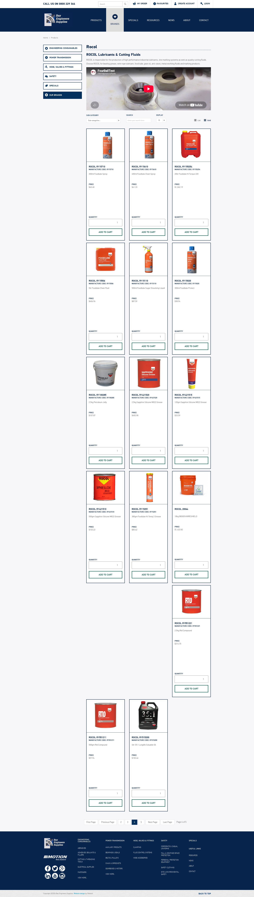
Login (207, 3)
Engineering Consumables (63, 48)
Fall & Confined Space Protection (170, 854)
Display (159, 115)
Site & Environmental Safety (170, 873)
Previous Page (107, 822)
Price (91, 184)
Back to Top (205, 894)
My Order (142, 3)
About (186, 20)
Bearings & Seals (113, 853)
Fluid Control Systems (142, 853)
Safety (52, 76)
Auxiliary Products (113, 847)
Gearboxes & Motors (114, 869)
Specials (133, 20)
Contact (204, 20)
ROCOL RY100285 (97, 395)
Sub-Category (92, 116)
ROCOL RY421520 (140, 395)
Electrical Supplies (86, 867)
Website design (79, 893)
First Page (91, 822)
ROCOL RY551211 (97, 737)
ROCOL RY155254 (183, 166)
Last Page (167, 822)
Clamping (137, 847)
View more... (82, 878)
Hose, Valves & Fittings (61, 67)
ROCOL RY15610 (140, 166)
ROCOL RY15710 (97, 166)
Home (45, 38)
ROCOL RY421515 (183, 395)
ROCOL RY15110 (140, 281)
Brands (115, 24)
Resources (153, 20)
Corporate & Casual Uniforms (169, 847)
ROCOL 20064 (181, 509)
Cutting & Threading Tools (86, 860)
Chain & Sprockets (113, 863)
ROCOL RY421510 (97, 509)
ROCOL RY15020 (183, 281)
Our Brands (55, 95)
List (198, 120)
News (171, 20)
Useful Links (195, 849)
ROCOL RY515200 (140, 737)
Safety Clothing (167, 868)
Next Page (152, 822)
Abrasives (82, 848)
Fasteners (82, 872)
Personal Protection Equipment (170, 861)
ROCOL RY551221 (183, 623)
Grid (209, 120)
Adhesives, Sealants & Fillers (87, 854)
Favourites (162, 3)
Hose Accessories (140, 858)
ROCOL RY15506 (97, 281)
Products (96, 20)
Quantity (93, 217)
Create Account (186, 3)
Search (129, 115)
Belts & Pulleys (112, 858)
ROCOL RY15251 (140, 509)
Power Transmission (60, 57)
